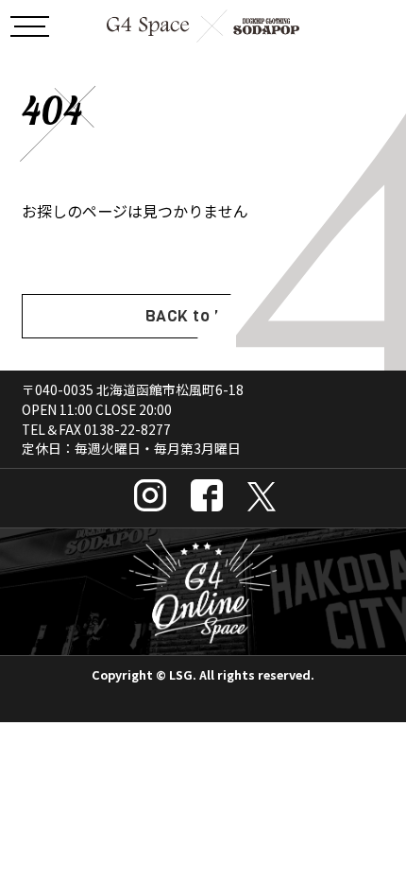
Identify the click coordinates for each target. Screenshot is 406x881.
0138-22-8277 (127, 429)
